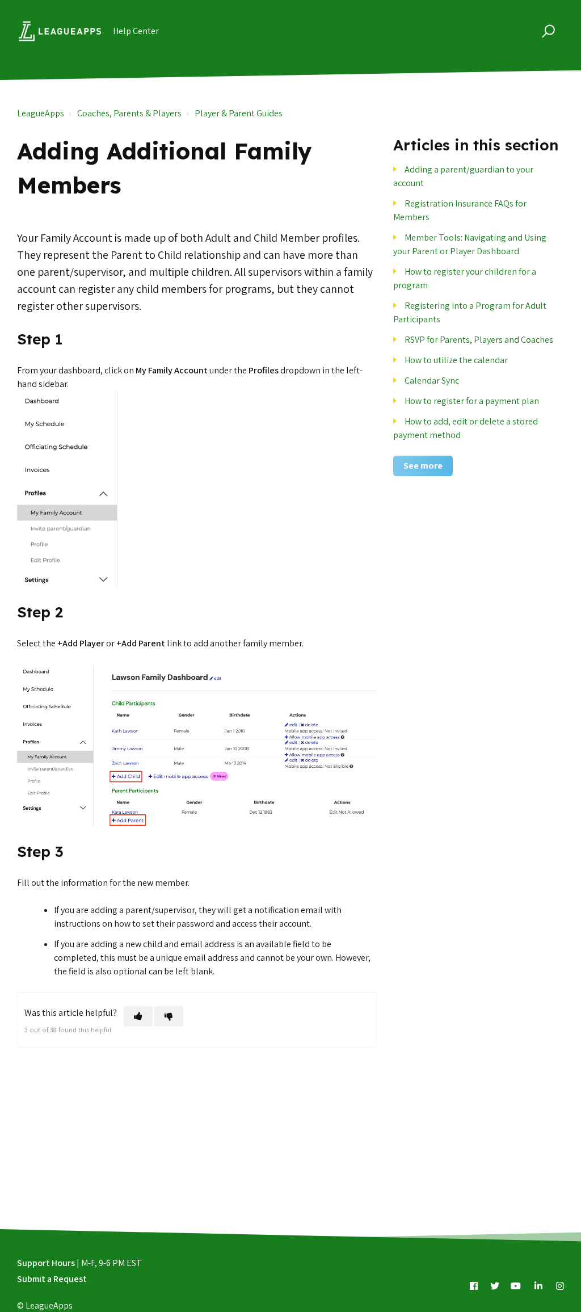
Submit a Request (52, 1279)
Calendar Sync (432, 380)
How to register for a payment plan (472, 401)
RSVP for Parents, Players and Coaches (479, 340)
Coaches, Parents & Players (129, 113)
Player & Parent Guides (239, 113)
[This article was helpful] (138, 1016)
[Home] (60, 31)
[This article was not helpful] (168, 1016)
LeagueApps (40, 113)
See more (423, 466)
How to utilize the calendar (456, 360)
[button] (546, 31)
